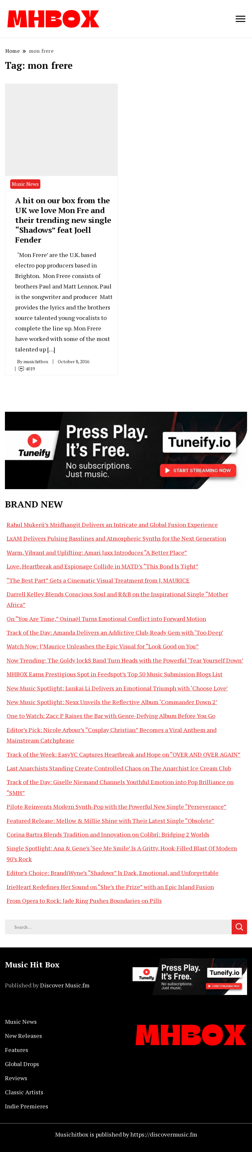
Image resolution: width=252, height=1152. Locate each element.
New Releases (23, 1036)
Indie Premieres (26, 1106)
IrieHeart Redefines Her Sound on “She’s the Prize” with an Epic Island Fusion (110, 887)
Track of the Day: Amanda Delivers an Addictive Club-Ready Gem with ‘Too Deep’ (115, 632)
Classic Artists (24, 1092)
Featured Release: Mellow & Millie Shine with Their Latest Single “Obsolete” (110, 820)
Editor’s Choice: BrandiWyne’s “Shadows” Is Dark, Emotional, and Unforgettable (113, 873)
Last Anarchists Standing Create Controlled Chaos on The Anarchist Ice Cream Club (119, 768)
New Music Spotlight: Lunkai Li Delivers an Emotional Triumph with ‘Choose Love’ (117, 688)
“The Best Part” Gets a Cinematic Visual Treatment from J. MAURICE (98, 580)
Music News (25, 184)
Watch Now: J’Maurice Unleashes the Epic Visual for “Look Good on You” (103, 646)
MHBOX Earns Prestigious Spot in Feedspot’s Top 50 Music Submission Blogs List (114, 674)
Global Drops (22, 1064)
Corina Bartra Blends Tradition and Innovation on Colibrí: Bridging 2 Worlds (108, 834)
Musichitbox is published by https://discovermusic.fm (126, 1134)
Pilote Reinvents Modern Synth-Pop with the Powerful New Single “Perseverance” (116, 806)
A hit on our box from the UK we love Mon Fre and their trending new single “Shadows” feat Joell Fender (63, 220)
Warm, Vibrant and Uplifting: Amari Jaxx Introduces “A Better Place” (97, 552)
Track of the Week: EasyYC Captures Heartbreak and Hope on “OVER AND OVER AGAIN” (124, 754)
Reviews (16, 1078)
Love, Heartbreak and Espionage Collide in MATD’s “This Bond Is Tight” (103, 566)
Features (16, 1050)
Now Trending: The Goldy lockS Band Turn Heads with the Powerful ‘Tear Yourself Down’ (125, 660)
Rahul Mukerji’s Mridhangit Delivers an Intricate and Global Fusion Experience (112, 524)
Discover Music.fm (65, 985)
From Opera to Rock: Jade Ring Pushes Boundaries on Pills (84, 900)
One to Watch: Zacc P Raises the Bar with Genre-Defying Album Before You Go (111, 716)
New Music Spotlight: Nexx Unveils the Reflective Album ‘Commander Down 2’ (112, 702)
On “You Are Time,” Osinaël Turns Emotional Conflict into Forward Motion (106, 619)
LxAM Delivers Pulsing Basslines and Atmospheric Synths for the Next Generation (116, 538)
